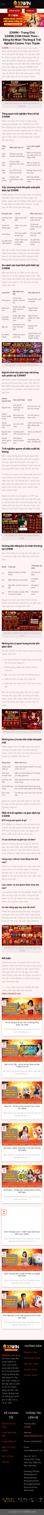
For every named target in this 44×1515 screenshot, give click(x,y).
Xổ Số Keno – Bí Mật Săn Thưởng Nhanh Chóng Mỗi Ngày (22, 1191)
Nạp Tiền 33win (31, 1363)
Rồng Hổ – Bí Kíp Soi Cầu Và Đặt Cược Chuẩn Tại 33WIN (22, 1107)
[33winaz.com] (22, 4)
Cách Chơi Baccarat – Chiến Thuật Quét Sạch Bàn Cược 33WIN (22, 1233)
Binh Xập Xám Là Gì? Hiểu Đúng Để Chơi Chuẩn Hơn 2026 (22, 1317)
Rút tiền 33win (30, 1369)
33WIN (5, 48)
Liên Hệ (5, 1462)
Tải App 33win (30, 1375)
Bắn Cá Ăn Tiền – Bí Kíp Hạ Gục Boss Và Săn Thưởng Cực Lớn (22, 1065)
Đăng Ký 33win (31, 1352)
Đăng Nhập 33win (32, 1358)
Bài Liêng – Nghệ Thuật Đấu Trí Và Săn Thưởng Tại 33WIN (22, 1149)
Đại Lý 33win (8, 1456)
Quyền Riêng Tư (9, 1441)
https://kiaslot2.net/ (33, 1435)
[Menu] (3, 4)
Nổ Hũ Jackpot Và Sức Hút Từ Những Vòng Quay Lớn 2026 (22, 1024)
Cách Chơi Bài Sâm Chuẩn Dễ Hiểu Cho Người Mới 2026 (22, 1275)
